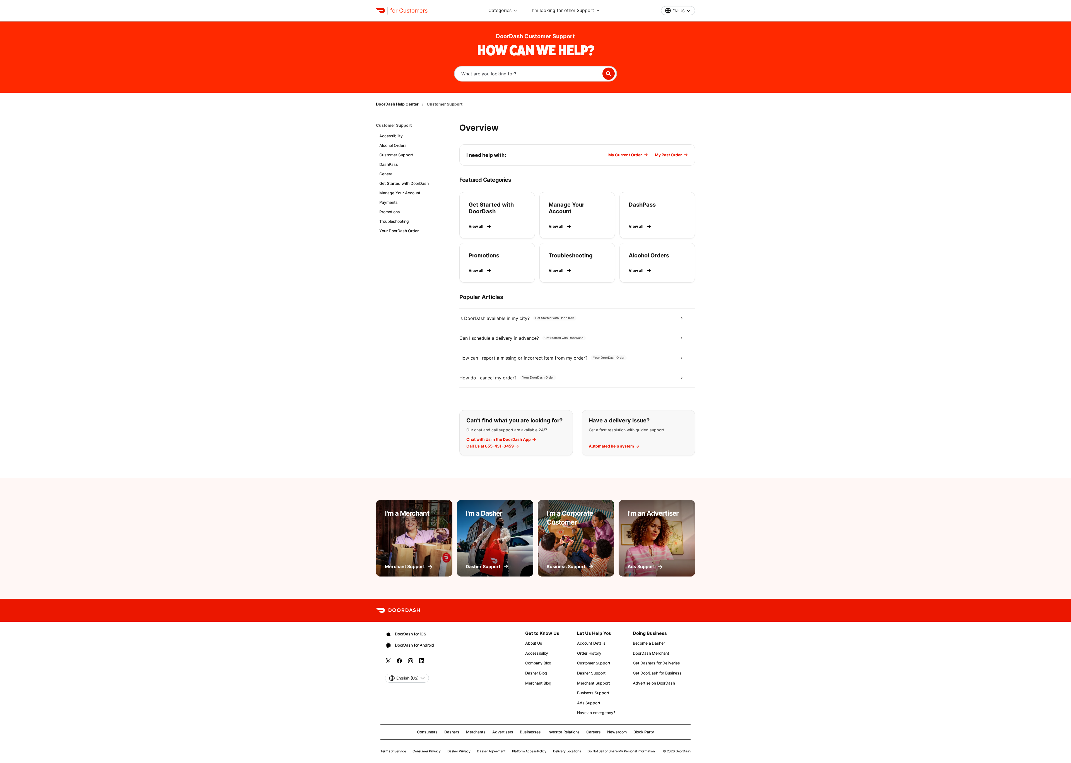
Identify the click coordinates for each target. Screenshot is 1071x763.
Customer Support (394, 125)
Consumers (427, 731)
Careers (593, 731)
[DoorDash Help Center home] (380, 10)
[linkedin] (421, 662)
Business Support (593, 692)
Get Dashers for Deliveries (656, 663)
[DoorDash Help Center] (398, 610)
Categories (500, 10)
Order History (589, 653)
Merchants (476, 731)
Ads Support (588, 702)
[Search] (608, 74)
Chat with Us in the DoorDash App (498, 439)
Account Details (591, 643)
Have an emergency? (596, 712)
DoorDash (683, 751)
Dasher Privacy (459, 751)
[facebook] (399, 662)
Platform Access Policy (529, 751)
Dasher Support (591, 673)
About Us (533, 643)
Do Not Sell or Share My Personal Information (621, 751)
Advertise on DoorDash (654, 683)
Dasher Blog (536, 673)
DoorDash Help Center (397, 104)
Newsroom (617, 731)
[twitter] (388, 662)
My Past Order (668, 154)
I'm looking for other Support (563, 10)
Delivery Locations (567, 751)
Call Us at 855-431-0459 (490, 446)
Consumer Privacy (426, 751)
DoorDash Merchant (651, 653)
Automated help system (611, 446)
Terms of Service (393, 751)
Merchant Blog (538, 683)
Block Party (643, 731)
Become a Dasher (649, 643)
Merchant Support (593, 683)
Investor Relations (563, 731)
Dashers (451, 731)
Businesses (530, 731)
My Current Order (625, 154)
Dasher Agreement (491, 751)
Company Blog (538, 663)
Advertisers (502, 731)
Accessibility (536, 653)
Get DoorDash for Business (657, 673)
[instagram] (410, 662)
